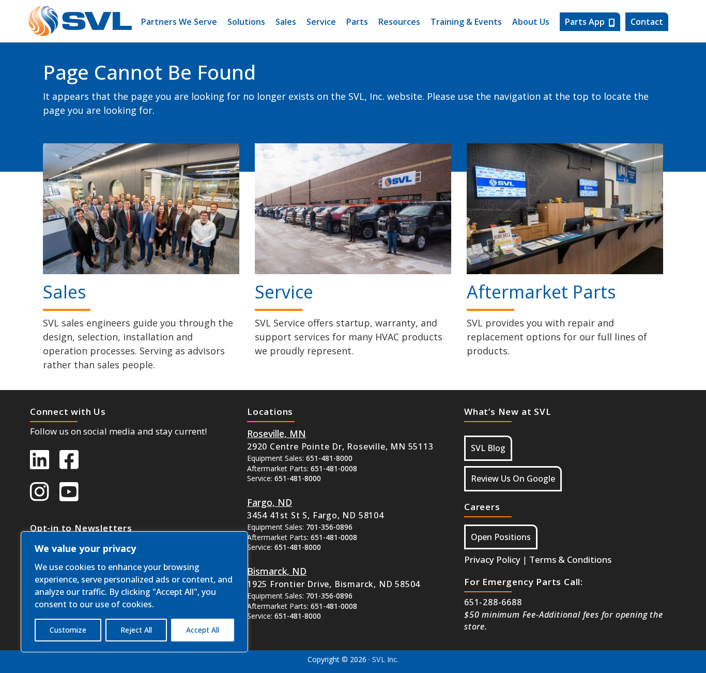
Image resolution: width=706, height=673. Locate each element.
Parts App (585, 21)
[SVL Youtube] (74, 497)
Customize (68, 630)
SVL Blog (488, 448)
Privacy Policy (492, 559)
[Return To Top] (638, 654)
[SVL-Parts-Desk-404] (565, 208)
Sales (285, 21)
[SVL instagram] (44, 497)
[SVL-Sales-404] (141, 208)
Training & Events (466, 21)
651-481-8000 (329, 458)
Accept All (202, 630)
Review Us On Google (513, 478)
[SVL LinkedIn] (44, 464)
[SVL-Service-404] (353, 208)
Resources (399, 21)
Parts (357, 21)
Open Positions (501, 537)
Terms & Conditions (570, 559)
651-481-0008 (334, 468)
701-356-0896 (329, 527)
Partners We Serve (179, 21)
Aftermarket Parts (541, 292)
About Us (530, 21)
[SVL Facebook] (74, 464)
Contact (647, 21)
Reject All (136, 630)
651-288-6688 (493, 602)
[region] (134, 591)
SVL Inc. (385, 659)
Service (321, 21)
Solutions (246, 21)
